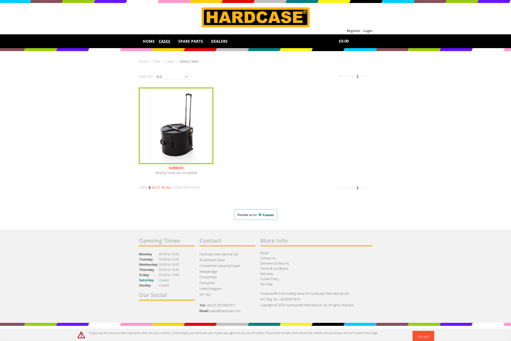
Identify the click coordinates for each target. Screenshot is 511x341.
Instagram (164, 310)
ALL (169, 187)
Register (353, 31)
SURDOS (176, 168)
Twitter (153, 310)
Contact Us (268, 258)
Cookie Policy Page (366, 333)
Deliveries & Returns (274, 263)
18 (153, 187)
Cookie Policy (269, 279)
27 (158, 187)
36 (163, 187)
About (264, 253)
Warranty (266, 273)
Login (367, 31)
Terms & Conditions (274, 268)
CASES (164, 41)
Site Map (266, 284)
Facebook (143, 310)
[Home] (256, 26)
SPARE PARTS (190, 41)
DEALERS (219, 41)
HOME (149, 41)
